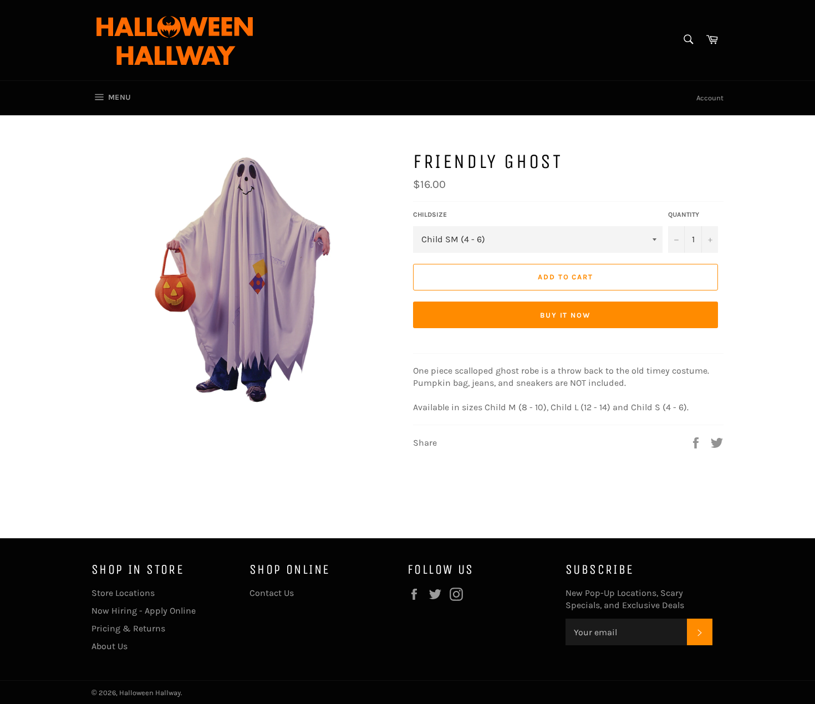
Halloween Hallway (150, 692)
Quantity (683, 214)
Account (710, 98)
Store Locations (123, 593)
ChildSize (430, 214)
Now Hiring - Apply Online (143, 610)
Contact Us (271, 593)
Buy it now (566, 315)
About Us (109, 646)
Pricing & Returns (128, 628)
